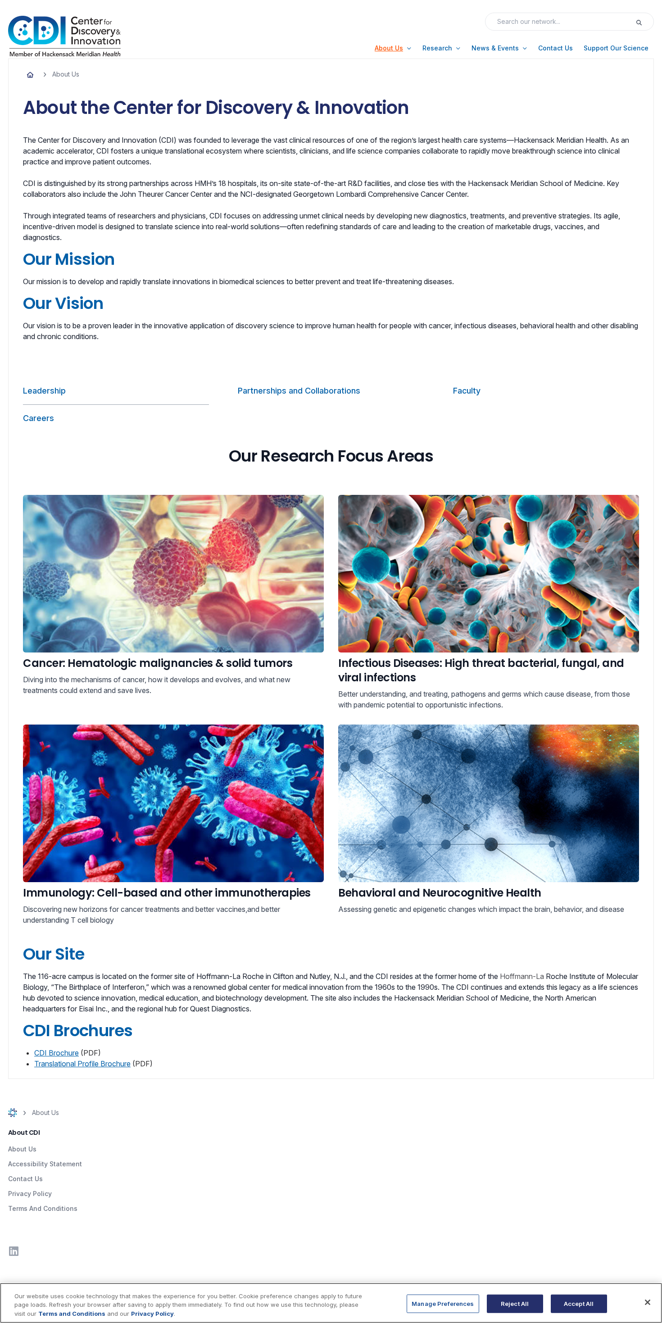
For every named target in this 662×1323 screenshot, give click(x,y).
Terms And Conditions (42, 1208)
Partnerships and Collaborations (299, 390)
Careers (38, 418)
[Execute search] (644, 22)
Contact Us (25, 1179)
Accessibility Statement (45, 1164)
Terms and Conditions (71, 1313)
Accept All (579, 1303)
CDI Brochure (56, 1052)
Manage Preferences (443, 1303)
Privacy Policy (30, 1193)
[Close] (647, 1302)
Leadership (44, 390)
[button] (393, 48)
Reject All (515, 1303)
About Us (22, 1149)
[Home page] (30, 74)
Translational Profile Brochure (82, 1063)
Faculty (467, 390)
